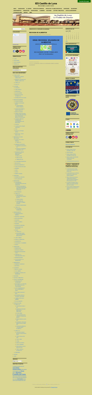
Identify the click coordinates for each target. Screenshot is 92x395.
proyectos (20, 379)
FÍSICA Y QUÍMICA (18, 221)
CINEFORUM (17, 352)
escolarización (24, 375)
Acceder (15, 58)
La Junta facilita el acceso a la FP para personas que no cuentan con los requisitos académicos (73, 174)
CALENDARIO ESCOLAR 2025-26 (73, 161)
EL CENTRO (28, 8)
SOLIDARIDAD (32, 64)
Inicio (15, 8)
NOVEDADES (47, 63)
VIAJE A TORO (19, 339)
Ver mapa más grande (15, 44)
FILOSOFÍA (17, 220)
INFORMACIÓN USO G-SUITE (20, 97)
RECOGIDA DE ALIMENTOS (38, 32)
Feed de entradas (16, 60)
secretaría (16, 380)
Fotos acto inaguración (18, 301)
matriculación (24, 377)
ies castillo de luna (17, 377)
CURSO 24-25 (20, 375)
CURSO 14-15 (17, 330)
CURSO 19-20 (42, 63)
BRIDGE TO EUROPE (19, 111)
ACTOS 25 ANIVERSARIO (71, 10)
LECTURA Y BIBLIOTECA (58, 10)
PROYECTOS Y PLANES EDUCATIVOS (54, 8)
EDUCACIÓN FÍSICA (19, 218)
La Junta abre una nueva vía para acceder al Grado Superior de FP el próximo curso (72, 170)
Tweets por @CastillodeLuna (70, 144)
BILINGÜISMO (74, 8)
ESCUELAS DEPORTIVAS (19, 164)
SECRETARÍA (66, 8)
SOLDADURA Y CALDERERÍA (20, 242)
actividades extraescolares (17, 368)
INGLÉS (16, 230)
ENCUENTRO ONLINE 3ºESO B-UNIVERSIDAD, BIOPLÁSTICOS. (20, 234)
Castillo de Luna (19, 374)
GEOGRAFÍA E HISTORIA (20, 225)
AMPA (30, 12)
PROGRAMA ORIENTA (19, 249)
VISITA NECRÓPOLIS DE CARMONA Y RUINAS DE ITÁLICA (21, 316)
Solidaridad (19, 380)
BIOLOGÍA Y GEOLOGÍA (19, 216)
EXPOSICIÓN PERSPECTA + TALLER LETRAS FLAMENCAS (21, 327)
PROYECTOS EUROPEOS (38, 8)
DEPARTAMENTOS (17, 10)
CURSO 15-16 (17, 304)
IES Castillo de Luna (46, 3)
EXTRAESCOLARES (18, 12)
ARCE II (16, 171)
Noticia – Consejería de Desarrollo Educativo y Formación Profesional (72, 165)
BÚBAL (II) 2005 (19, 157)
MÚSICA (16, 244)
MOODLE (26, 12)
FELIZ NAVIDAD (70, 152)
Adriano (22, 369)
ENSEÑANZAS (17, 91)
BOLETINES (48, 10)
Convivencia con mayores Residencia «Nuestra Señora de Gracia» (21, 333)
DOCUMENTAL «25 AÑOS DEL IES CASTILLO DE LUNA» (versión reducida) (20, 285)
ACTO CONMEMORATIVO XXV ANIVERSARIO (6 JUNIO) (20, 289)
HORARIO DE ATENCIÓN (19, 177)
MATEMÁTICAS (18, 241)
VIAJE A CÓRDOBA (20, 344)
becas (22, 371)
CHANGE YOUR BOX (19, 101)
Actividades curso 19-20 (20, 366)
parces (14, 378)
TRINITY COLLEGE (18, 173)
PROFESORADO (34, 10)
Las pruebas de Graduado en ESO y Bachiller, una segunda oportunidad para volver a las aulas (72, 183)
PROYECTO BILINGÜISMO (21, 205)
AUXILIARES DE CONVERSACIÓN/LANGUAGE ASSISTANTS (20, 183)
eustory (14, 377)
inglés (21, 377)
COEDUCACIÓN (21, 8)
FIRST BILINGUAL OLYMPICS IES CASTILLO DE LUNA (21, 196)
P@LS (16, 128)
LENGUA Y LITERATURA (19, 239)
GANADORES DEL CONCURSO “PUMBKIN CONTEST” (20, 202)
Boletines (18, 372)
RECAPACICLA (18, 163)
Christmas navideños (19, 199)
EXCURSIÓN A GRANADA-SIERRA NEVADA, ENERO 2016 (21, 323)
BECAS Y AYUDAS (18, 269)
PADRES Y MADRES (55, 63)
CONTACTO (17, 87)
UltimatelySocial (54, 387)
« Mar (66, 41)
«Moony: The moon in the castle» (20, 166)
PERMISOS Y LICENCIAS (19, 263)
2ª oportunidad (15, 366)
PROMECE (17, 168)
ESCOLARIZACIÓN (18, 178)
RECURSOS (17, 265)
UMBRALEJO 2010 (19, 159)
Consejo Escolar (15, 375)
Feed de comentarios (17, 62)
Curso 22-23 (17, 84)
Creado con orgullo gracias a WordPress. (39, 384)
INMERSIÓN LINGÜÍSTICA (20, 144)
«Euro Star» (17, 124)
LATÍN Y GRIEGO (18, 237)
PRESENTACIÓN (18, 248)
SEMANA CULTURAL (20, 342)
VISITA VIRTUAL (18, 89)
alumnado (25, 369)
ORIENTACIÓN (26, 10)
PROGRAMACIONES (19, 257)
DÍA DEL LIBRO (19, 313)
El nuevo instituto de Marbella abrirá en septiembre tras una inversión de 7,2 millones (73, 188)
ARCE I (16, 170)
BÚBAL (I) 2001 (19, 155)
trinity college (24, 380)
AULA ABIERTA (18, 270)
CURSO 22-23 (18, 142)
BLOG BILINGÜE (18, 191)
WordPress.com (56, 384)
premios (16, 378)
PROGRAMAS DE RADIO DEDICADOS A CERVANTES (21, 310)
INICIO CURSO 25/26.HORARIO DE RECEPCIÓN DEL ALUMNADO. (72, 158)
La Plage (17, 340)
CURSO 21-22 (17, 82)
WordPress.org (16, 63)
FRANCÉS (17, 223)
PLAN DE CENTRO (18, 92)
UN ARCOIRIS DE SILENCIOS (20, 161)
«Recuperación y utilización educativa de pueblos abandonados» (19, 153)
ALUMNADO (42, 10)
